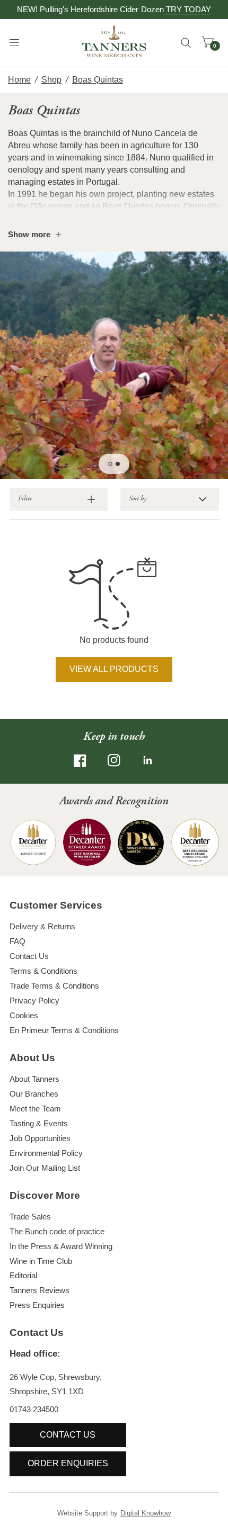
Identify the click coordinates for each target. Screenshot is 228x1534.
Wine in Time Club (41, 1261)
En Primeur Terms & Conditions (64, 1030)
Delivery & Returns (42, 926)
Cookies (24, 1015)
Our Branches (34, 1093)
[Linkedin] (148, 760)
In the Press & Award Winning (61, 1246)
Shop (51, 79)
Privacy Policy (34, 1000)
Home (19, 79)
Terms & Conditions (43, 970)
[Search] (186, 43)
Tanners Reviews (39, 1290)
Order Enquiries (68, 1463)
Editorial (23, 1275)
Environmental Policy (46, 1153)
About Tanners (34, 1078)
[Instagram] (114, 760)
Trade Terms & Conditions (54, 985)
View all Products (114, 669)
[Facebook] (80, 760)
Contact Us (29, 956)
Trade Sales (30, 1216)
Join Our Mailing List (45, 1167)
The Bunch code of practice (57, 1231)
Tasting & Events (39, 1123)
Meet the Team (35, 1108)
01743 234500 (34, 1409)
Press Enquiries (37, 1304)
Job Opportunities (40, 1138)
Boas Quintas (97, 79)
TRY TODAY (188, 9)
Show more (29, 234)
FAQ (17, 941)
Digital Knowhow (145, 1513)
